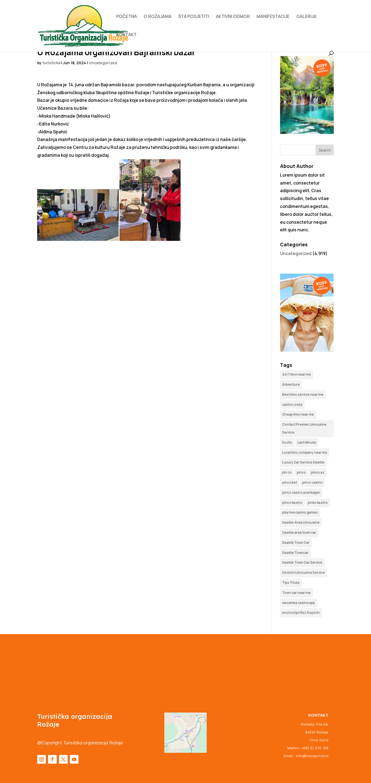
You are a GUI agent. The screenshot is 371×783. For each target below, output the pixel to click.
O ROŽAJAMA (157, 16)
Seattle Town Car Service (302, 562)
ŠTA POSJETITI (193, 16)
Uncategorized (103, 62)
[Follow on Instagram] (41, 759)
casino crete (292, 404)
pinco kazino (292, 502)
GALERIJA (306, 16)
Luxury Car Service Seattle (303, 462)
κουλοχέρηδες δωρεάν (301, 612)
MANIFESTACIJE (273, 16)
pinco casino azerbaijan (301, 492)
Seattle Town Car (296, 542)
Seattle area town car (299, 532)
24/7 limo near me (296, 374)
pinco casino (312, 482)
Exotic (287, 442)
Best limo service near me (302, 394)
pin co (287, 472)
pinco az (318, 472)
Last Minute (306, 442)
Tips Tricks (291, 582)
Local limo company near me (304, 452)
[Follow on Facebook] (52, 759)
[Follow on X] (63, 759)
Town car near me (296, 592)
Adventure (291, 384)
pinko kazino (318, 502)
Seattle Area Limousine (301, 522)
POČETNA (126, 16)
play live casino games (300, 512)
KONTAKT (126, 35)
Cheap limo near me (298, 414)
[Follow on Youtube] (74, 759)
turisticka (51, 62)
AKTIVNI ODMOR (233, 16)
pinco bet (289, 482)
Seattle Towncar (295, 552)
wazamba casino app (298, 602)
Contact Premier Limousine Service (304, 428)
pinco (301, 472)
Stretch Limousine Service (303, 572)
